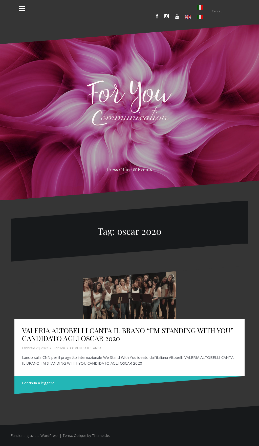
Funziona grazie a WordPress (34, 435)
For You (59, 348)
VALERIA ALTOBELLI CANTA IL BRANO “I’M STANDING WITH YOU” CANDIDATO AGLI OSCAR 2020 (127, 334)
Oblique (80, 435)
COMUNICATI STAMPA (85, 348)
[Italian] (194, 7)
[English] (188, 17)
